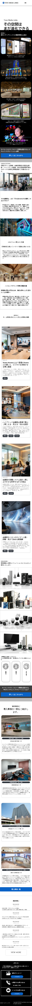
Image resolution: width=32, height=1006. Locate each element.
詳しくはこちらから (16, 155)
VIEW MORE (16, 952)
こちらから (17, 993)
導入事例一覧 (16, 889)
